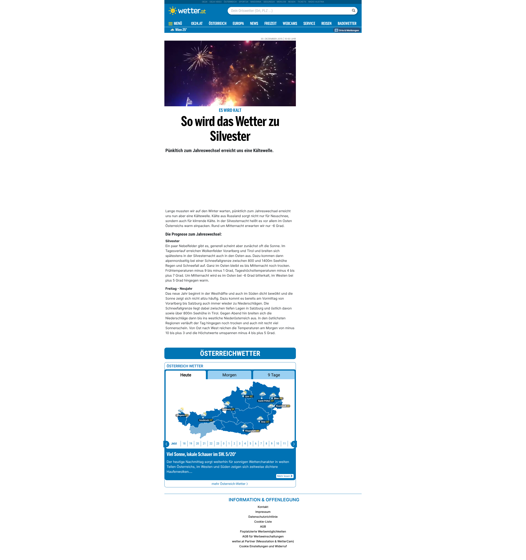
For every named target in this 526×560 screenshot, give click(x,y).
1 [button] (229, 443)
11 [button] (284, 443)
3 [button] (239, 443)
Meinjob (281, 2)
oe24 (204, 2)
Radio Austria (316, 2)
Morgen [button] (229, 374)
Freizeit (270, 24)
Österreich (230, 2)
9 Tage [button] (274, 374)
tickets (302, 2)
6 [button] (255, 443)
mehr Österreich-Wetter (229, 484)
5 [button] (250, 443)
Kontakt (263, 507)
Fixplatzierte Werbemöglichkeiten (263, 531)
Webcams (290, 24)
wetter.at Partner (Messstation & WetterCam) (263, 541)
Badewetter (347, 24)
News (254, 24)
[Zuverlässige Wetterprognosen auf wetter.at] (194, 10)
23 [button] (217, 443)
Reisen (291, 2)
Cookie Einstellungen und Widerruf (263, 546)
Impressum (263, 512)
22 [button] (211, 443)
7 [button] (261, 443)
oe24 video (216, 2)
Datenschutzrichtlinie (263, 517)
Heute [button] (185, 374)
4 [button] (245, 443)
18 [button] (184, 443)
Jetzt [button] (174, 443)
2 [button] (234, 443)
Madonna (255, 2)
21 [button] (204, 443)
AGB (263, 526)
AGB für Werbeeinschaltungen (263, 536)
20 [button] (197, 443)
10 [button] (277, 443)
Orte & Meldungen (348, 30)
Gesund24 (269, 2)
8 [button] (266, 443)
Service (309, 24)
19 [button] (190, 443)
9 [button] (271, 443)
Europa (238, 24)
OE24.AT (197, 24)
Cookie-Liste (263, 521)
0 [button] (223, 443)
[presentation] (166, 444)
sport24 (243, 2)
